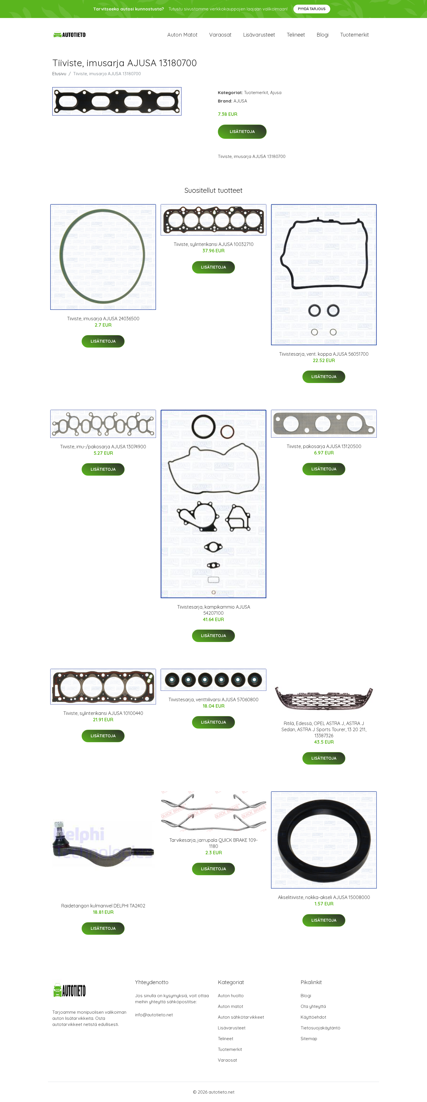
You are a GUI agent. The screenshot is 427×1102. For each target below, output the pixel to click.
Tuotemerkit (354, 34)
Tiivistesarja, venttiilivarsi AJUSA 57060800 (213, 699)
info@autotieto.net (154, 1014)
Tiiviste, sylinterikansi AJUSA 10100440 (103, 713)
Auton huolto (231, 995)
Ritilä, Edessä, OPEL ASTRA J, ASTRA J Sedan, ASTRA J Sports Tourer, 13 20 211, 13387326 (323, 729)
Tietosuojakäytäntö (320, 1028)
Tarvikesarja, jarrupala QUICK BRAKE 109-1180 (213, 843)
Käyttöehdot (313, 1017)
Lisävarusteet (259, 34)
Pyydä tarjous (312, 9)
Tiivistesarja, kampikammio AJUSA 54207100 (213, 610)
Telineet (296, 34)
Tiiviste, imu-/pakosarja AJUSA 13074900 (103, 447)
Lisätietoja (242, 131)
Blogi (323, 34)
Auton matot (182, 34)
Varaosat (220, 34)
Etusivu (59, 73)
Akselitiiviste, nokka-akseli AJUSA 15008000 (324, 897)
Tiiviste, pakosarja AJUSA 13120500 (324, 446)
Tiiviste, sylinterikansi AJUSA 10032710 (214, 244)
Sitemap (309, 1038)
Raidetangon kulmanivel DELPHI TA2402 (103, 906)
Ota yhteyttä (313, 1006)
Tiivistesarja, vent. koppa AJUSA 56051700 (324, 354)
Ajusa (275, 92)
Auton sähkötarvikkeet (241, 1017)
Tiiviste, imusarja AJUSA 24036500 (103, 318)
